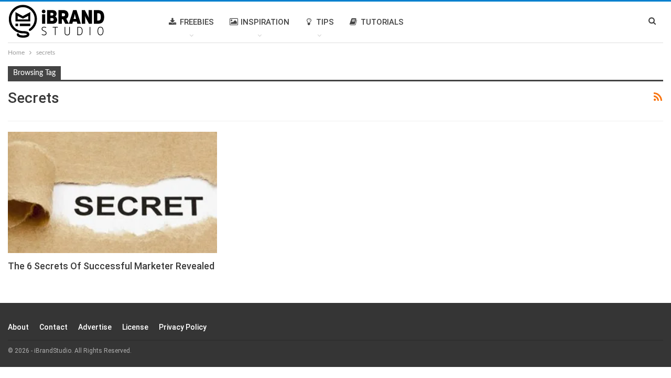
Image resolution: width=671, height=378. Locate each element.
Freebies (197, 22)
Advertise (95, 327)
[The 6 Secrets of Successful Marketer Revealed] (112, 192)
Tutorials (382, 22)
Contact (53, 327)
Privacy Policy (183, 327)
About (18, 327)
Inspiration (265, 22)
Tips (325, 22)
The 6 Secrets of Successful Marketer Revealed (111, 265)
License (135, 327)
